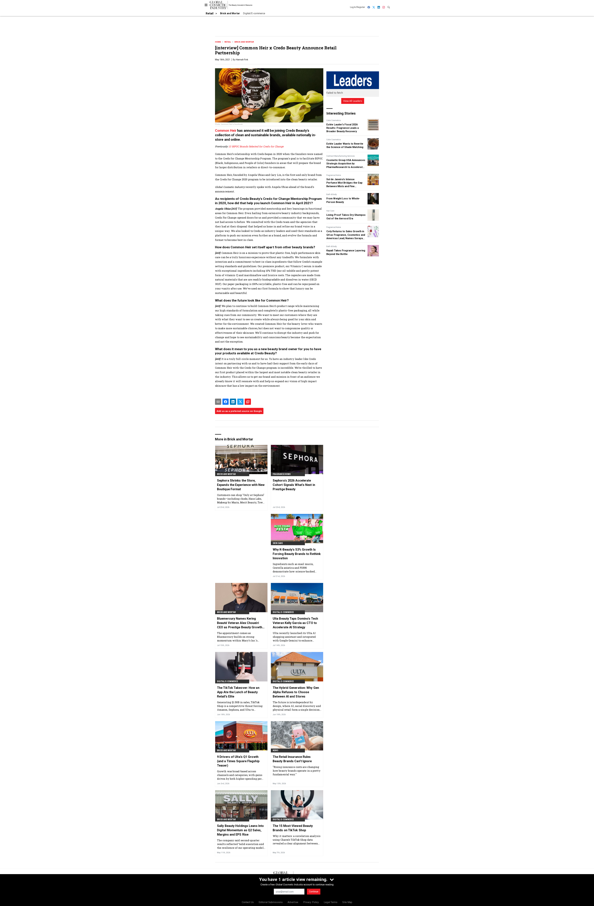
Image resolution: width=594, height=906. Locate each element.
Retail (227, 42)
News (275, 750)
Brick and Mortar (244, 42)
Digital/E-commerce (283, 612)
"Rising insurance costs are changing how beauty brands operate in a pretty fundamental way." (297, 770)
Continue (313, 891)
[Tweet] (240, 402)
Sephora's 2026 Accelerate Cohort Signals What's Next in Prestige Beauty (294, 485)
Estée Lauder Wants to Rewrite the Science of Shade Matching (344, 145)
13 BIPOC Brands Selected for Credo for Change (256, 146)
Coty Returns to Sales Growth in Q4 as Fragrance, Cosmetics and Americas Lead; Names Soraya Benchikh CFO (345, 235)
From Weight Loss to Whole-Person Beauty (343, 200)
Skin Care (278, 543)
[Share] (225, 402)
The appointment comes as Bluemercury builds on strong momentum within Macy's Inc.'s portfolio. (237, 636)
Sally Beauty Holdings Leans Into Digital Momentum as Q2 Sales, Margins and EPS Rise (240, 830)
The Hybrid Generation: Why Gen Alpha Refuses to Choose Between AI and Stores (296, 692)
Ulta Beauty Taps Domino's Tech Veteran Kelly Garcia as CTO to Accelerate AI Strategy (295, 623)
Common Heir (225, 131)
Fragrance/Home (333, 175)
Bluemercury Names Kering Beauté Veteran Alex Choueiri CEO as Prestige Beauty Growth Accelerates (239, 623)
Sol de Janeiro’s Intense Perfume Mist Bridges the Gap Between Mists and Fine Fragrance (344, 183)
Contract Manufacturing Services (340, 156)
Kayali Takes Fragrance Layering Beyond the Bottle (345, 252)
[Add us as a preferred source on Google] (248, 402)
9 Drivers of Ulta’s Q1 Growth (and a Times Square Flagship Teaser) (238, 761)
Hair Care (330, 211)
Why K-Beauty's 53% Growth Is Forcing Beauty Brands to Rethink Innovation (297, 554)
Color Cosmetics (333, 120)
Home (218, 42)
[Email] (218, 402)
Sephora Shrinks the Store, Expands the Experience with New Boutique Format (241, 485)
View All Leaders (352, 101)
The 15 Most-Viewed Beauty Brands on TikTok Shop (293, 828)
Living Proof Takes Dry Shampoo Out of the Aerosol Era (346, 216)
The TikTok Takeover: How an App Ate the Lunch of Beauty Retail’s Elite (238, 692)
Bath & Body (331, 194)
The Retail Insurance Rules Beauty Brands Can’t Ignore (292, 759)
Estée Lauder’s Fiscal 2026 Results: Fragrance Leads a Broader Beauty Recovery (342, 128)
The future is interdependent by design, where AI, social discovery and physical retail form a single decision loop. (297, 706)
